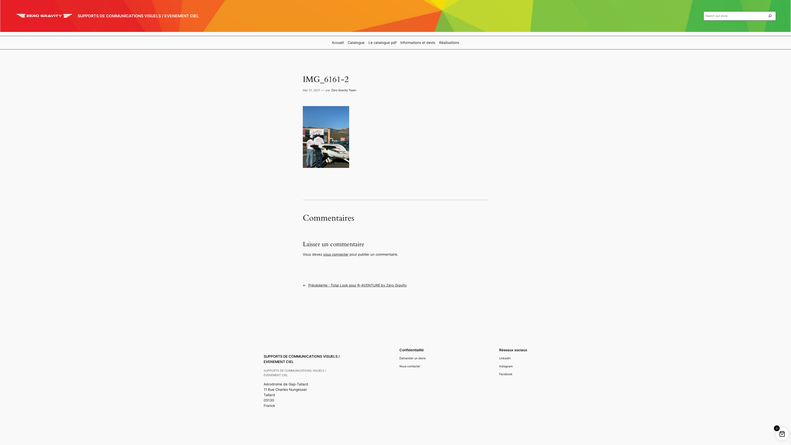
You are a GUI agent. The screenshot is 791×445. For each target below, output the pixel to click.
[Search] (770, 16)
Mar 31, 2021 (311, 90)
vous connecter (336, 254)
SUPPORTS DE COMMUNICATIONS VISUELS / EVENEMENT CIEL (138, 15)
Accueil (338, 43)
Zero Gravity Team (343, 90)
